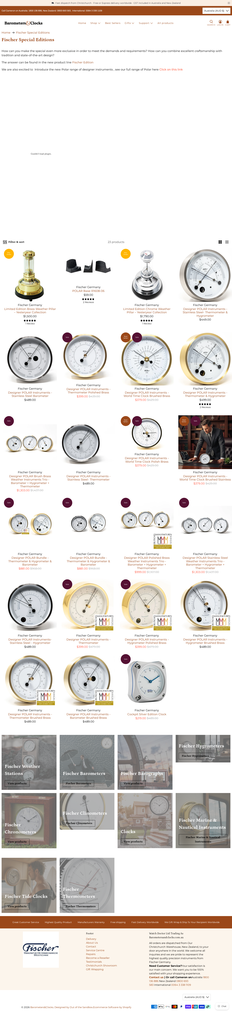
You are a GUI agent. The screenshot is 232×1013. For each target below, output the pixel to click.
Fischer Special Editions (33, 32)
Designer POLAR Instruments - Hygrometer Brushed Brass (205, 641)
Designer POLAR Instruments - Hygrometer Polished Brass (147, 641)
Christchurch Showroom (101, 965)
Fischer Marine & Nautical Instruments (203, 839)
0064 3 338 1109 (181, 984)
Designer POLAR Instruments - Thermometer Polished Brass (88, 390)
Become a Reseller (98, 957)
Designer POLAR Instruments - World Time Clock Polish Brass (147, 459)
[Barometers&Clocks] (23, 23)
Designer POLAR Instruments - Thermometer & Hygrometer (205, 394)
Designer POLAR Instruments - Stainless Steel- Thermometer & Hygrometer (205, 312)
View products (17, 783)
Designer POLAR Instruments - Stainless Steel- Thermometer (88, 478)
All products (165, 23)
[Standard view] (220, 242)
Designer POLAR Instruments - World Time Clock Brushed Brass (147, 394)
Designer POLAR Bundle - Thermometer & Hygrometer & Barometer (30, 561)
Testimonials (94, 961)
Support (144, 23)
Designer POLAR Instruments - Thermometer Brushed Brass (30, 716)
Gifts (128, 23)
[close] (228, 3)
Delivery (91, 938)
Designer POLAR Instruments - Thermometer (88, 641)
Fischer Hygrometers (195, 756)
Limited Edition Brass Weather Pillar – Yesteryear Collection (30, 310)
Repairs (90, 954)
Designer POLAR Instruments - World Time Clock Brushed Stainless (205, 478)
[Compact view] (227, 242)
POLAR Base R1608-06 (88, 291)
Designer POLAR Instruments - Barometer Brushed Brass (88, 716)
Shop (93, 23)
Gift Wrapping (95, 969)
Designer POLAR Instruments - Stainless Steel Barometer (30, 394)
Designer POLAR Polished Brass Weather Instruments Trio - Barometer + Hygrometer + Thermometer (147, 563)
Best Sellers (112, 23)
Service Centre (95, 950)
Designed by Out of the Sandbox (73, 1007)
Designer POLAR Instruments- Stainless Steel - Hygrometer (30, 641)
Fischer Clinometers (79, 823)
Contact (91, 946)
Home (82, 23)
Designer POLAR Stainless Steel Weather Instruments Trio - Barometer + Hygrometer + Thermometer (205, 563)
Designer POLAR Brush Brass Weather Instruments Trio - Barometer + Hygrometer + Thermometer (30, 481)
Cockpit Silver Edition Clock (146, 714)
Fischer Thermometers (80, 906)
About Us (92, 942)
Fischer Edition (82, 62)
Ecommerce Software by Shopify (112, 1007)
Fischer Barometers (78, 783)
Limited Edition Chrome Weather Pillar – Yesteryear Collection (146, 310)
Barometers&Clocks (41, 1007)
